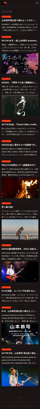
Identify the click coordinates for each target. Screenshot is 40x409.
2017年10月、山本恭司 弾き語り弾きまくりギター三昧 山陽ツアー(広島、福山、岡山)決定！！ (20, 353)
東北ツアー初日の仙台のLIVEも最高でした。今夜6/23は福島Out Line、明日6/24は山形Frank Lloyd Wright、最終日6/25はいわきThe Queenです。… (20, 172)
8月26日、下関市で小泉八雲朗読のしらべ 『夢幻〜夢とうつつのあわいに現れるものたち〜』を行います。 (20, 82)
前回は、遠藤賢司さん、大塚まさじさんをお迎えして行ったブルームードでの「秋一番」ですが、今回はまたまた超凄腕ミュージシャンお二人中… (20, 47)
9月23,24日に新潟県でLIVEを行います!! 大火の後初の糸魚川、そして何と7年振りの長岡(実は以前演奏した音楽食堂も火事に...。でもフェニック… (20, 256)
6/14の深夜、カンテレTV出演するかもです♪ (20, 290)
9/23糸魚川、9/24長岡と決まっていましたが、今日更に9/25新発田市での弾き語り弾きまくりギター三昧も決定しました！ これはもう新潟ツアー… (20, 27)
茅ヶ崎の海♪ (7, 206)
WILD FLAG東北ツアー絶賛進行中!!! (19, 164)
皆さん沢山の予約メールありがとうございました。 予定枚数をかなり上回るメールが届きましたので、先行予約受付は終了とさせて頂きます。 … (20, 131)
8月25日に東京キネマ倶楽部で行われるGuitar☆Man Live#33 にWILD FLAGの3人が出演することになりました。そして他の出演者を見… (20, 152)
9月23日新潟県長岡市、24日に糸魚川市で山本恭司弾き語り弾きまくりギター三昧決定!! (20, 248)
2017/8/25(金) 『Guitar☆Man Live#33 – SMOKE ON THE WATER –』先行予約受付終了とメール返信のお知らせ (20, 124)
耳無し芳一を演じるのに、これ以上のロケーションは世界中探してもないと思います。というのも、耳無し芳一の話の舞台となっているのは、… (20, 89)
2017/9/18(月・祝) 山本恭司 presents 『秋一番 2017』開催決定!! (20, 40)
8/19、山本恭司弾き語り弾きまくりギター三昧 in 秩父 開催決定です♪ (20, 310)
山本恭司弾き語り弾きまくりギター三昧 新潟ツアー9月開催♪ (20, 20)
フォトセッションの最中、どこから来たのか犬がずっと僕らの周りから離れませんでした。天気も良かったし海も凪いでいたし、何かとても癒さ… (20, 214)
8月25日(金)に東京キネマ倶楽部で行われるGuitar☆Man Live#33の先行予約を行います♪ (20, 144)
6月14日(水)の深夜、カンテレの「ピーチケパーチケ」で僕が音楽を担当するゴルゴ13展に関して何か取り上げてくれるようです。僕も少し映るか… (20, 298)
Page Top (20, 397)
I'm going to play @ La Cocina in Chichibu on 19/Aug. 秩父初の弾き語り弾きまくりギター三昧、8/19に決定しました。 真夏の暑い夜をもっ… (20, 318)
